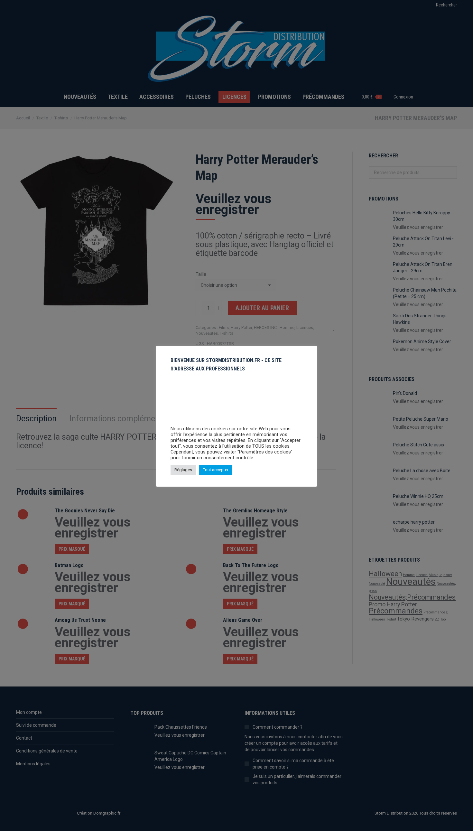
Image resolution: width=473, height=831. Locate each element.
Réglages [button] (183, 469)
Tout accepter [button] (215, 469)
